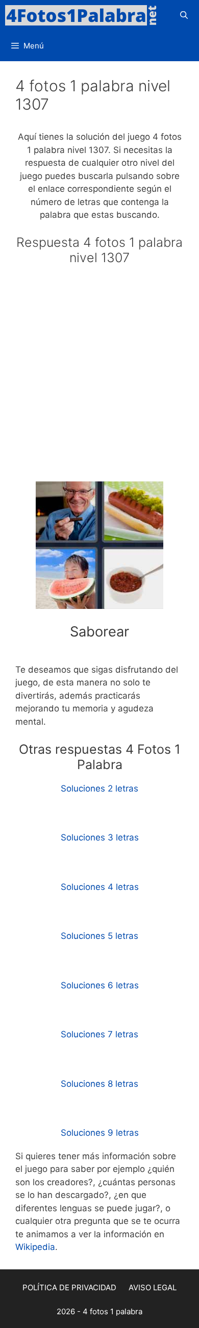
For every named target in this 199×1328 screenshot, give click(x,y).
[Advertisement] (99, 377)
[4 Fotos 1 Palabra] (84, 15)
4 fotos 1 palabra (112, 1311)
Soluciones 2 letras (99, 788)
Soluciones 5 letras (99, 936)
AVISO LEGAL (153, 1287)
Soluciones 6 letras (100, 985)
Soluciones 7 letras (99, 1034)
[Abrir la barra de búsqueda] (184, 15)
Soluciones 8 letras (99, 1084)
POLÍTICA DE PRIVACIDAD (69, 1287)
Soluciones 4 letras (100, 887)
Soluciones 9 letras (100, 1133)
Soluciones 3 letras (100, 837)
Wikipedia (35, 1247)
